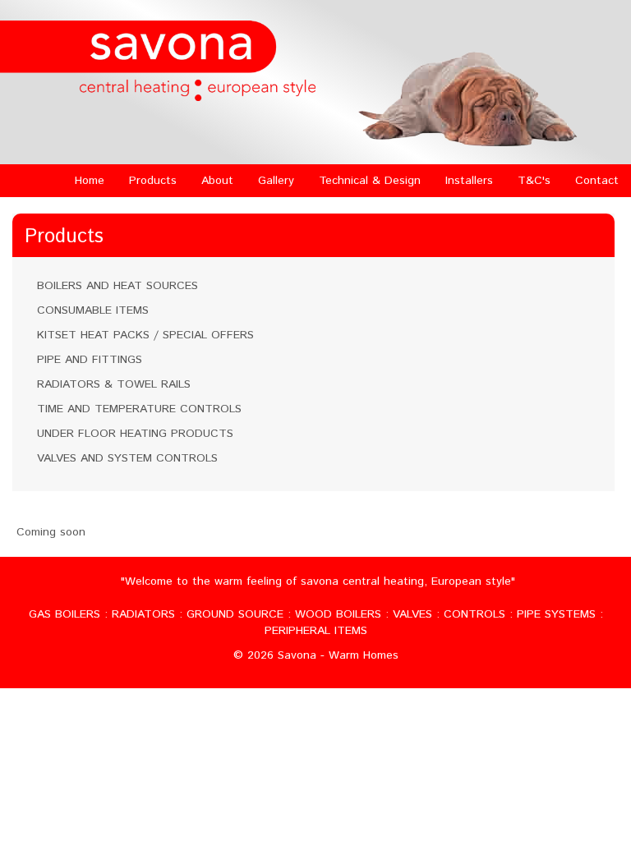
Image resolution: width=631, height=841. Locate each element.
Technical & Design (370, 180)
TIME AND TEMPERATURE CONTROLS (139, 409)
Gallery (276, 180)
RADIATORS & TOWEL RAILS (114, 384)
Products (153, 180)
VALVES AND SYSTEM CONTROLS (127, 458)
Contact (597, 180)
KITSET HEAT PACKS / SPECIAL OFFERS (145, 335)
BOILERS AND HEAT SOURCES (117, 286)
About (217, 180)
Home (89, 180)
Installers (469, 180)
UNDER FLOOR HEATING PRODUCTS (135, 433)
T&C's (534, 180)
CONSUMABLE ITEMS (93, 310)
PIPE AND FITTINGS (89, 360)
